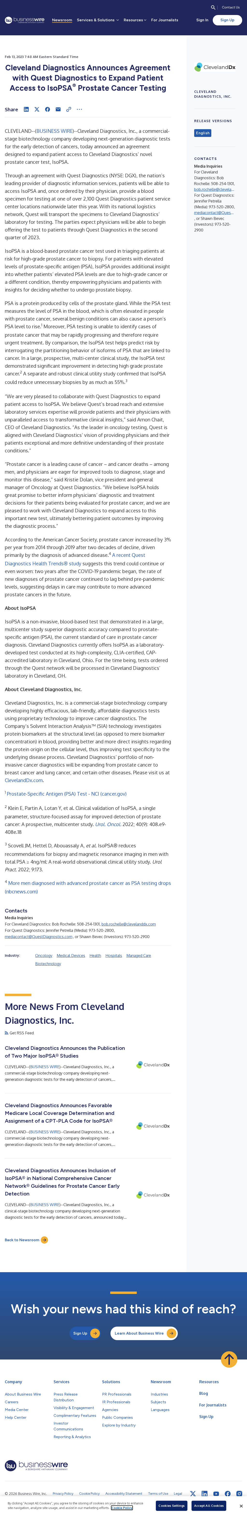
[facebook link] (228, 1494)
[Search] (213, 7)
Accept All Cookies (209, 1506)
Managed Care (138, 955)
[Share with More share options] (79, 109)
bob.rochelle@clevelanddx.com (129, 924)
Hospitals (113, 955)
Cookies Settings (171, 1506)
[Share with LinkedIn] (26, 109)
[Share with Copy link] (69, 109)
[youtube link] (216, 1494)
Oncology (43, 955)
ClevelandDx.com (24, 780)
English (202, 133)
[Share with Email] (58, 109)
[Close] (241, 1506)
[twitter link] (193, 1493)
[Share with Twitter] (37, 109)
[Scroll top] (229, 1359)
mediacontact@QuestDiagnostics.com (38, 936)
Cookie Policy (121, 1508)
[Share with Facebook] (47, 109)
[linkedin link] (204, 1494)
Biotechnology (48, 963)
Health (95, 955)
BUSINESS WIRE (54, 131)
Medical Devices (71, 955)
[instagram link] (239, 1494)
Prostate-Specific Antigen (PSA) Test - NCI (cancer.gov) (67, 794)
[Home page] (24, 20)
